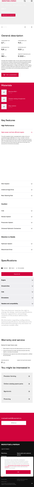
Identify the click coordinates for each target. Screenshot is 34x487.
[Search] (25, 1)
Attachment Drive (6, 249)
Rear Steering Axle (7, 195)
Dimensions (4, 298)
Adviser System (6, 217)
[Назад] (25, 27)
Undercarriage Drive (7, 190)
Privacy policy (4, 479)
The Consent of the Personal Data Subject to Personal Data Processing (8, 484)
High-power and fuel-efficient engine (12, 132)
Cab (2, 211)
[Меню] (32, 1)
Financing (3, 456)
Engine (3, 280)
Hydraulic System (6, 244)
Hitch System (5, 184)
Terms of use (3, 481)
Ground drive (5, 286)
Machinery (4, 453)
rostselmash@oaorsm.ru (11, 418)
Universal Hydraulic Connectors (11, 228)
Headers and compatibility (9, 303)
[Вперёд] (32, 27)
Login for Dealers (5, 449)
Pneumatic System (7, 222)
